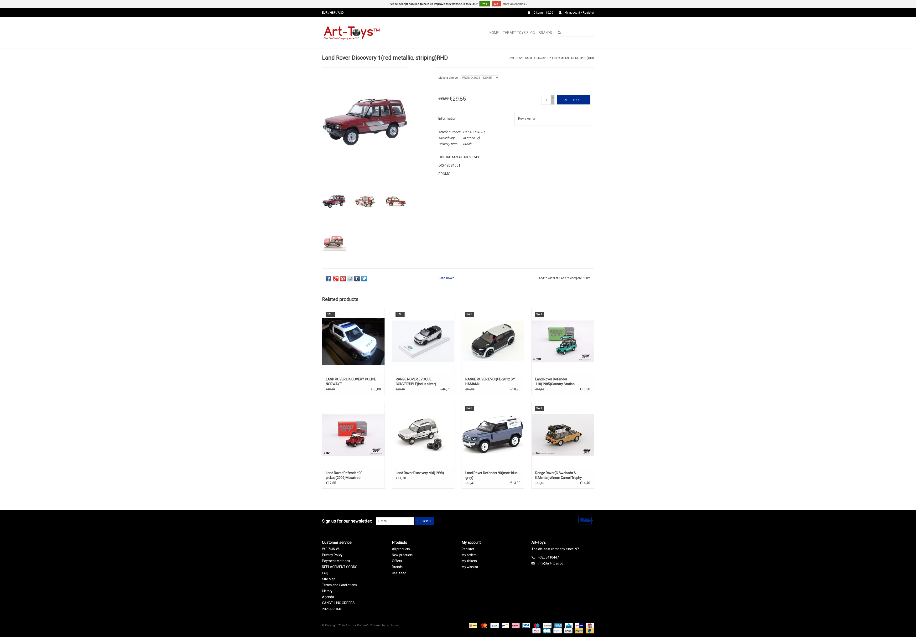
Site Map (328, 579)
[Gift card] (589, 625)
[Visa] (494, 625)
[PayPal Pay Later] (589, 630)
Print (587, 278)
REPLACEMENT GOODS (339, 567)
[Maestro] (536, 625)
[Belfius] (546, 625)
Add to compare (572, 278)
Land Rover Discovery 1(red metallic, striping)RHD (555, 58)
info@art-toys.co (550, 563)
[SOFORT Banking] (515, 625)
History (327, 591)
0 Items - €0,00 (543, 12)
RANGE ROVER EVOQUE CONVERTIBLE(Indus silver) (416, 381)
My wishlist (470, 567)
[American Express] (557, 625)
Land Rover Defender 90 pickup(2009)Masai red (344, 475)
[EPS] (536, 630)
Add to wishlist (549, 278)
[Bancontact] (505, 625)
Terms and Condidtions (339, 585)
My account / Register (579, 12)
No (496, 4)
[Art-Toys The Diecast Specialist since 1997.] (370, 32)
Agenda (328, 597)
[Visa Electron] (525, 625)
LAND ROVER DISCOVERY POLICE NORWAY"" (351, 381)
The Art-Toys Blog (519, 33)
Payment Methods (336, 561)
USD (341, 12)
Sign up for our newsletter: (347, 520)
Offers (397, 561)
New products (402, 555)
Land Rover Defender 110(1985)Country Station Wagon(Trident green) (555, 381)
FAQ (325, 573)
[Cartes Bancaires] (546, 630)
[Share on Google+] (335, 278)
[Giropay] (578, 625)
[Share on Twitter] (364, 278)
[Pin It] (343, 278)
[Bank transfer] (567, 630)
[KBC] (568, 625)
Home (494, 33)
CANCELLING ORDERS (338, 603)
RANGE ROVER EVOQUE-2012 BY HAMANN (490, 381)
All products (401, 549)
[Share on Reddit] (350, 278)
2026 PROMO (332, 609)
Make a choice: (449, 77)
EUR (325, 12)
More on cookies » (515, 4)
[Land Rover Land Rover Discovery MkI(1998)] (423, 435)
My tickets (469, 561)
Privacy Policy (332, 555)
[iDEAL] (472, 625)
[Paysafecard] (557, 630)
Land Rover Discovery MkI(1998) (420, 473)
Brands (545, 33)
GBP (333, 12)
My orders (469, 555)
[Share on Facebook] (328, 278)
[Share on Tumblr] (357, 278)
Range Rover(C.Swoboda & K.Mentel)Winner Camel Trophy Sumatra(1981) (558, 475)
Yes (484, 4)
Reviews (526, 118)
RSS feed (399, 573)
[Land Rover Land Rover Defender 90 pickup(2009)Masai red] (353, 435)
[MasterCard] (483, 625)
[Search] (559, 32)
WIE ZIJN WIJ (331, 549)
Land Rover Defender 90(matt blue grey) (491, 475)
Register (468, 549)
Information (447, 118)
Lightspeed (393, 625)
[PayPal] (578, 630)
